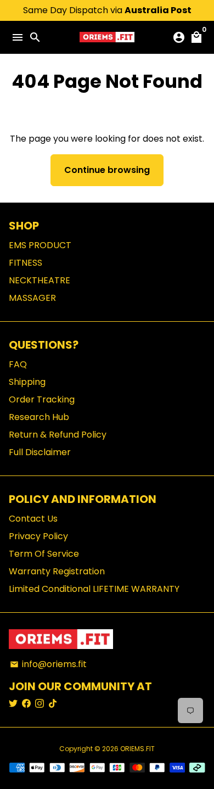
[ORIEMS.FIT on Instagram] (39, 703)
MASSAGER (32, 298)
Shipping (27, 382)
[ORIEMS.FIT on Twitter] (13, 703)
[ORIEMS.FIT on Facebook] (26, 703)
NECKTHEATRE (39, 280)
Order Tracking (42, 399)
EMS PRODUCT (40, 245)
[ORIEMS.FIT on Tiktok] (52, 703)
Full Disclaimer (40, 452)
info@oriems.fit (48, 664)
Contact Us (33, 518)
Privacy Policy (38, 536)
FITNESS (25, 262)
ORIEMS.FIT (137, 748)
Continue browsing (107, 170)
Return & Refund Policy (57, 434)
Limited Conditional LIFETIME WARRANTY (94, 589)
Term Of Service (44, 553)
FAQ (18, 364)
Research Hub (39, 417)
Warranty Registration (57, 571)
